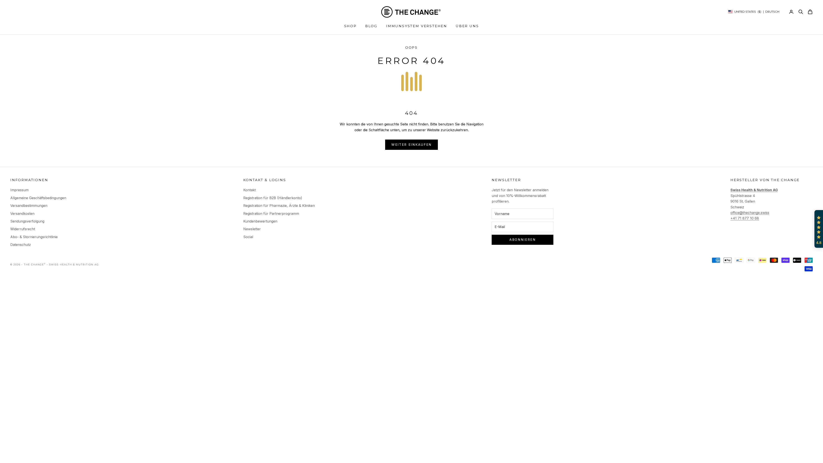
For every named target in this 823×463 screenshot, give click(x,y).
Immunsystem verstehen (416, 26)
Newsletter (252, 229)
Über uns (467, 26)
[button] (818, 229)
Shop (350, 26)
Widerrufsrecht (22, 229)
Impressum (19, 190)
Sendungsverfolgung (27, 221)
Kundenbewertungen (260, 221)
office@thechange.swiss (749, 212)
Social (248, 237)
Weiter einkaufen (411, 145)
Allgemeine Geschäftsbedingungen (38, 198)
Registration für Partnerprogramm (271, 213)
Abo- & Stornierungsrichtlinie (34, 237)
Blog (371, 26)
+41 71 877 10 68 (744, 218)
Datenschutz (20, 244)
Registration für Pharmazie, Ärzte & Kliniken (279, 205)
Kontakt (249, 190)
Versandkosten (22, 213)
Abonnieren (522, 240)
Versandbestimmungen (28, 205)
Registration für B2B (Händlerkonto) (272, 198)
